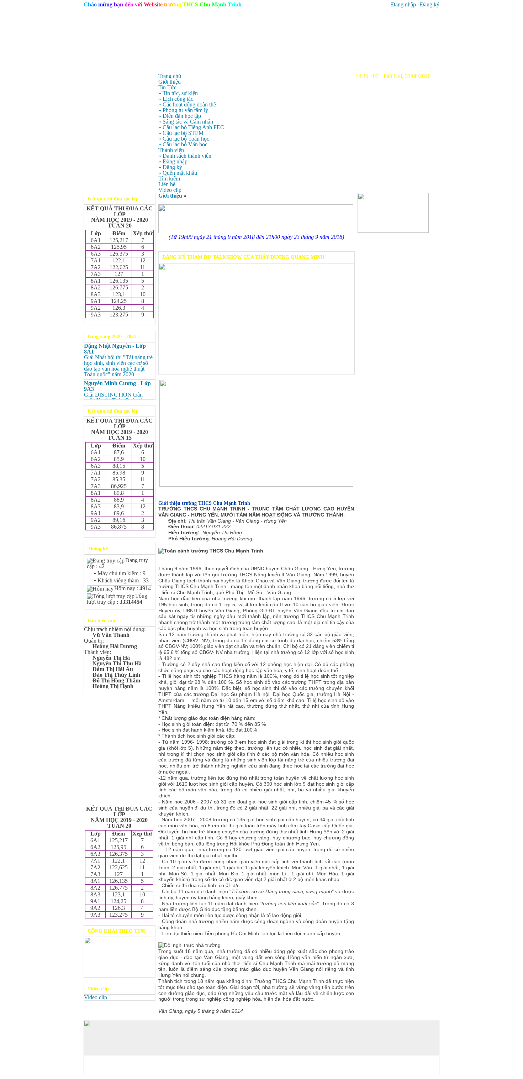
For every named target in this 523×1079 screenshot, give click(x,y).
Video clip (95, 997)
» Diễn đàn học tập (179, 116)
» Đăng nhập (172, 161)
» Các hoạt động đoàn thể (187, 104)
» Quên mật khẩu (177, 173)
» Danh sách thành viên (184, 156)
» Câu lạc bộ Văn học (182, 144)
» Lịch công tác (175, 99)
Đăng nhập (403, 4)
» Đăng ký (170, 167)
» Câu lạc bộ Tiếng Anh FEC (191, 127)
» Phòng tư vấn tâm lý (183, 110)
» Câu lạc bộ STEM (181, 133)
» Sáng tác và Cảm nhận (185, 122)
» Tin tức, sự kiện (178, 93)
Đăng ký (429, 4)
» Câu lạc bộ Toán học (183, 139)
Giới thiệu (170, 196)
